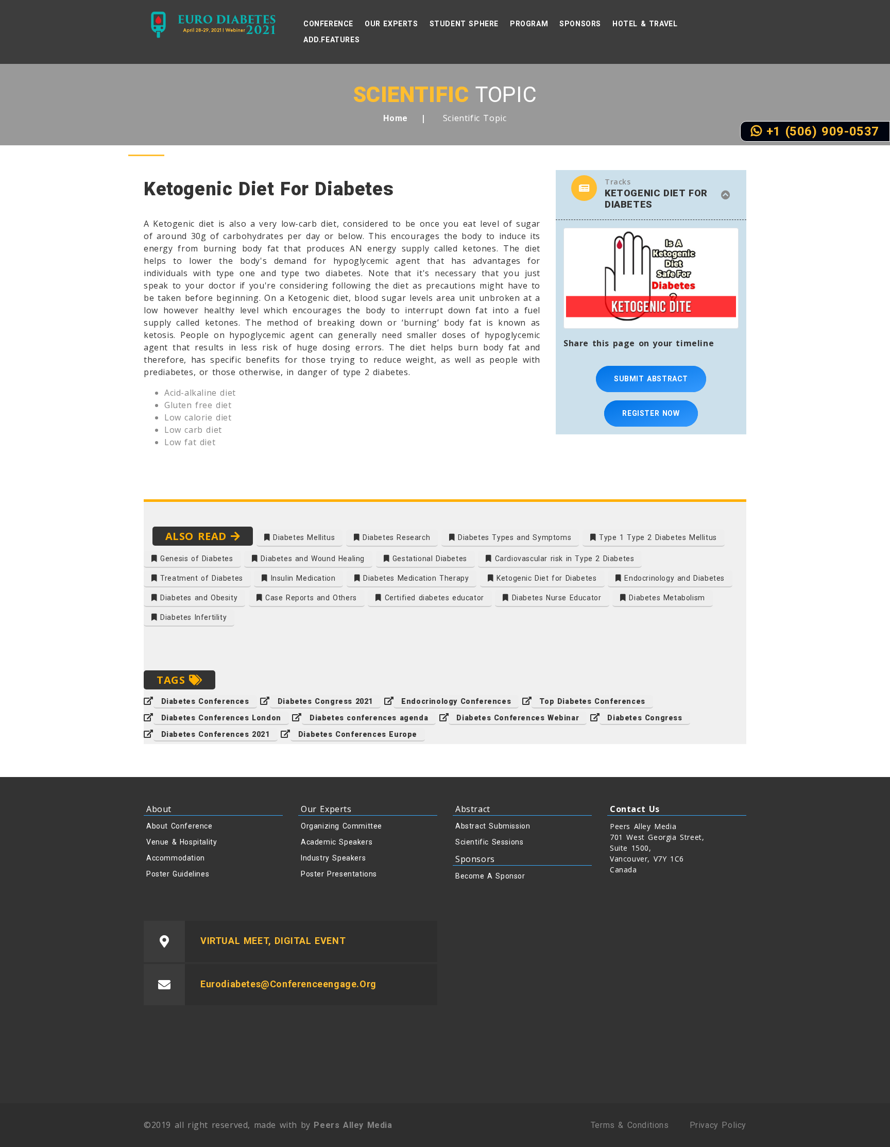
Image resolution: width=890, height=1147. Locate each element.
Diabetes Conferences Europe (357, 734)
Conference (328, 24)
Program (529, 24)
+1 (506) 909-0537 (820, 131)
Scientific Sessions (489, 842)
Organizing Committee (341, 826)
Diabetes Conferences (205, 701)
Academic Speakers (336, 842)
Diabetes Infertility (192, 617)
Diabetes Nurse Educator (555, 598)
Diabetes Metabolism (665, 598)
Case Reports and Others (309, 598)
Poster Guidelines (177, 874)
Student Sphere (464, 24)
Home (395, 118)
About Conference (179, 826)
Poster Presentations (339, 874)
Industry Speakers (333, 858)
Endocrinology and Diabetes (673, 578)
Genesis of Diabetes (195, 558)
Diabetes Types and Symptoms (513, 537)
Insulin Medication (301, 578)
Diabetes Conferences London (221, 718)
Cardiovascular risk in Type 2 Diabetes (563, 558)
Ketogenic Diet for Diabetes (545, 578)
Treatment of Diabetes (200, 578)
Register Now (650, 413)
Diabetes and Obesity (198, 598)
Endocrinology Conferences (456, 701)
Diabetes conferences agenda (369, 718)
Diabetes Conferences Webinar (517, 718)
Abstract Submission (492, 826)
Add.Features (331, 40)
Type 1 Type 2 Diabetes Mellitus (656, 537)
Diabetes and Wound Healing (311, 558)
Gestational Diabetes (428, 558)
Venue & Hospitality (181, 842)
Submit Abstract (651, 379)
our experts (391, 24)
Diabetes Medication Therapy (415, 578)
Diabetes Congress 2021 (325, 701)
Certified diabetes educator (433, 598)
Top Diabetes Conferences (592, 701)
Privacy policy (718, 1125)
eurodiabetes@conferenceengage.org (288, 984)
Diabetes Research (395, 537)
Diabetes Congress (644, 718)
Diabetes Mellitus (302, 537)
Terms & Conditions (630, 1125)
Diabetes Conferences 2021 (215, 734)
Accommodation (175, 858)
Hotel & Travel (644, 24)
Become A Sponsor (490, 876)
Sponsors (580, 24)
